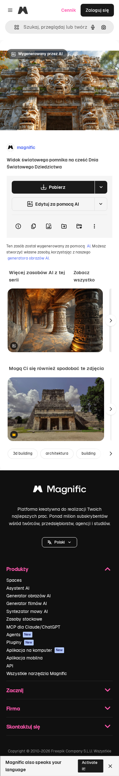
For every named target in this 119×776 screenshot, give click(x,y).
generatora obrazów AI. (29, 258)
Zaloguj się (97, 10)
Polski (59, 542)
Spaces (14, 580)
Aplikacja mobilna (24, 658)
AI (88, 246)
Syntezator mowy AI (27, 611)
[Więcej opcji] (94, 226)
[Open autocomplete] (14, 27)
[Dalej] (110, 320)
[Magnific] (59, 490)
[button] (59, 542)
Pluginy (19, 642)
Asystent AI (18, 588)
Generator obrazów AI (28, 596)
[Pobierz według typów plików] (101, 187)
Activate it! (89, 765)
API (9, 666)
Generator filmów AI (26, 603)
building (89, 453)
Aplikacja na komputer (34, 650)
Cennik (68, 10)
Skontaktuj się (23, 726)
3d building (22, 453)
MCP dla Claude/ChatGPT (33, 627)
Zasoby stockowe (24, 619)
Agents (18, 634)
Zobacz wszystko (84, 276)
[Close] (110, 766)
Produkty (17, 569)
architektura (57, 453)
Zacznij (14, 690)
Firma (13, 708)
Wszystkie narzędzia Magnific (36, 673)
